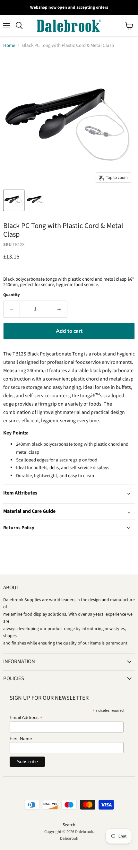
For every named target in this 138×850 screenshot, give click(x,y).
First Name (21, 738)
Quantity (11, 295)
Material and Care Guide (29, 511)
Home (9, 45)
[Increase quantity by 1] (59, 309)
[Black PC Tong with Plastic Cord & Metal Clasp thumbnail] (14, 200)
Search (69, 825)
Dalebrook (69, 838)
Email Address (26, 717)
